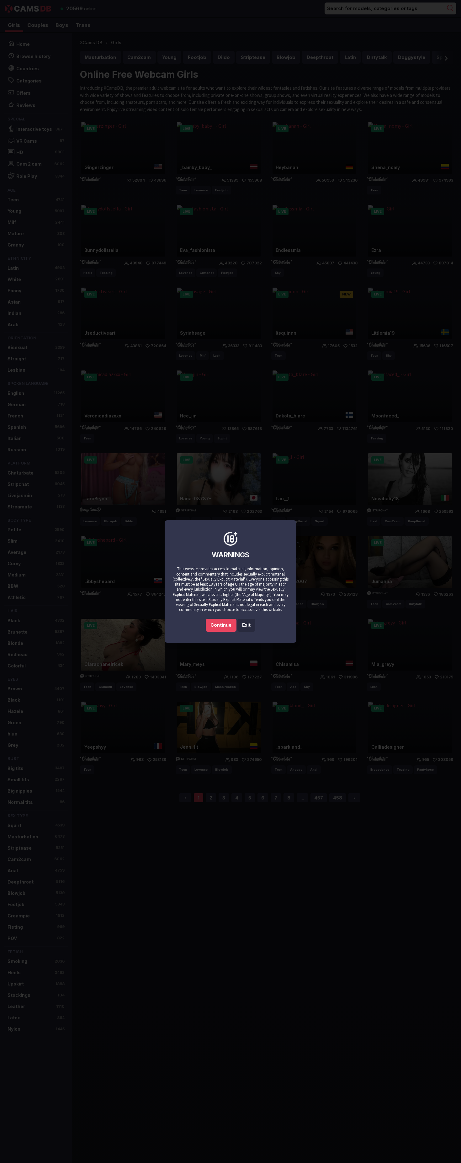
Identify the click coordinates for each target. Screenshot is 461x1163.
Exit (246, 625)
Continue (220, 625)
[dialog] (230, 581)
